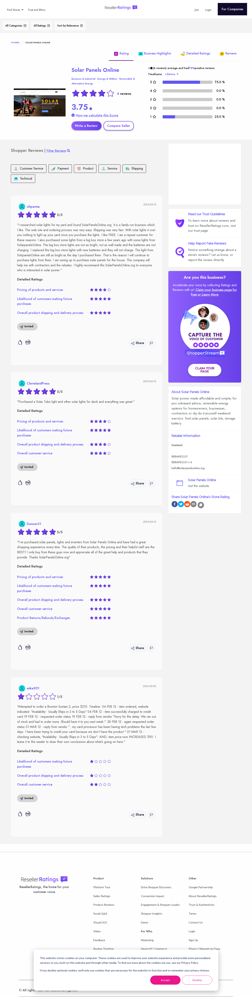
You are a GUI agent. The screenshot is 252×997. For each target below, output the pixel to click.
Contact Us (196, 922)
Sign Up (193, 940)
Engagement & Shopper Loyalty (160, 904)
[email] (193, 505)
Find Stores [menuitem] (13, 10)
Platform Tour (101, 887)
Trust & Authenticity (201, 904)
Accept (165, 980)
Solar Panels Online (95, 70)
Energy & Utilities (107, 79)
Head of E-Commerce (154, 948)
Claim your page (204, 370)
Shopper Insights (151, 913)
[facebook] (174, 505)
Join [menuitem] (197, 10)
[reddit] (187, 505)
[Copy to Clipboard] (201, 505)
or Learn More (208, 294)
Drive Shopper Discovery (156, 887)
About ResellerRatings (203, 896)
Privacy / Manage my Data (204, 948)
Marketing (147, 940)
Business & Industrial (83, 79)
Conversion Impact (152, 896)
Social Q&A (100, 913)
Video (97, 931)
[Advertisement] (204, 174)
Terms (192, 913)
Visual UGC (100, 922)
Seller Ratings (101, 896)
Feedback (99, 940)
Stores (15, 42)
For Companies (232, 9)
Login (192, 931)
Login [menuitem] (208, 10)
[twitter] (181, 505)
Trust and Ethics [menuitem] (36, 10)
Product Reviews (103, 904)
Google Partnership (201, 887)
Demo (144, 922)
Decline (197, 980)
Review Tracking (103, 948)
